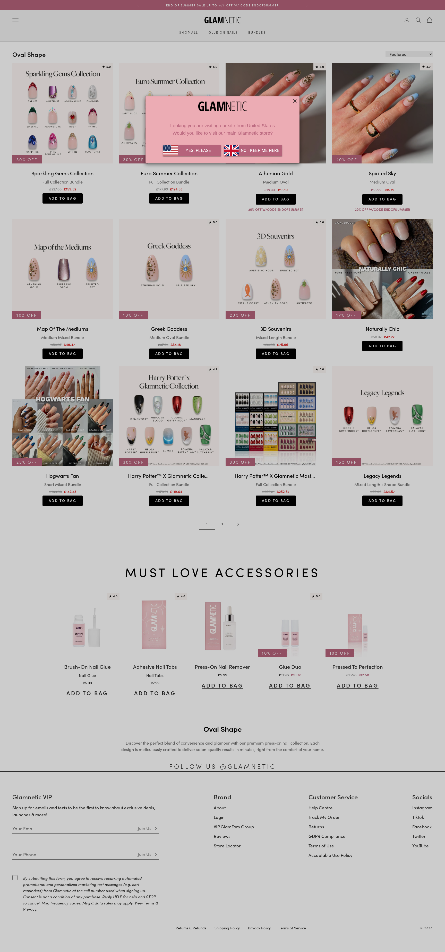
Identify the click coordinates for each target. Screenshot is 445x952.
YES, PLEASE (198, 150)
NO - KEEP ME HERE (259, 150)
